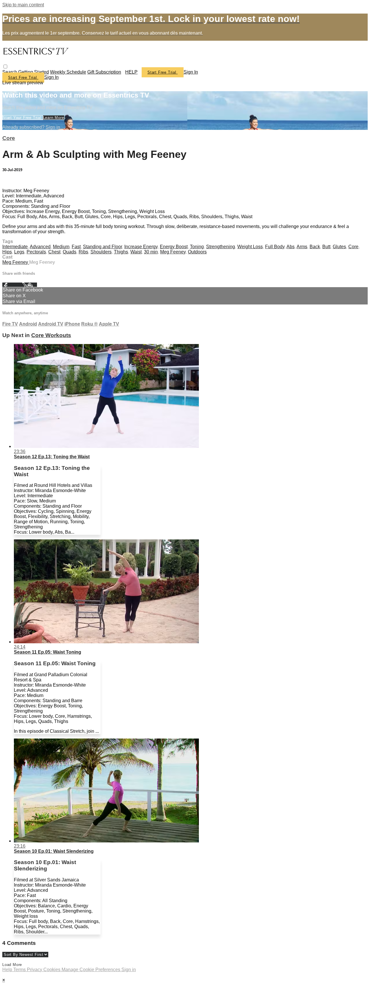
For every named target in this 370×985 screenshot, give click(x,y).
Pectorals (36, 251)
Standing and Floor (102, 246)
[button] (5, 66)
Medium (61, 246)
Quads (69, 251)
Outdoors (197, 251)
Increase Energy (141, 246)
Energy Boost (174, 246)
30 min (151, 251)
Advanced (40, 246)
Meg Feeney (173, 251)
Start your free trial (23, 117)
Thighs (121, 251)
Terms (20, 969)
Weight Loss (250, 246)
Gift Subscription (104, 72)
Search (10, 72)
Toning (197, 246)
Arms (302, 246)
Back (315, 246)
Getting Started (33, 72)
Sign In (51, 77)
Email (31, 285)
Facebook (12, 285)
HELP (131, 72)
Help (7, 969)
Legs (19, 251)
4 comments (14, 180)
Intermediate (15, 246)
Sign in (191, 72)
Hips (7, 251)
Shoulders (101, 251)
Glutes (339, 246)
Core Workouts (51, 335)
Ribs (83, 251)
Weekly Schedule (68, 72)
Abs (290, 246)
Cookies (52, 969)
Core (8, 138)
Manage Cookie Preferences (91, 969)
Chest (54, 251)
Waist (136, 251)
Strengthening (220, 246)
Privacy (35, 969)
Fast (76, 246)
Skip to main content (23, 4)
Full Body (274, 246)
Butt (326, 246)
